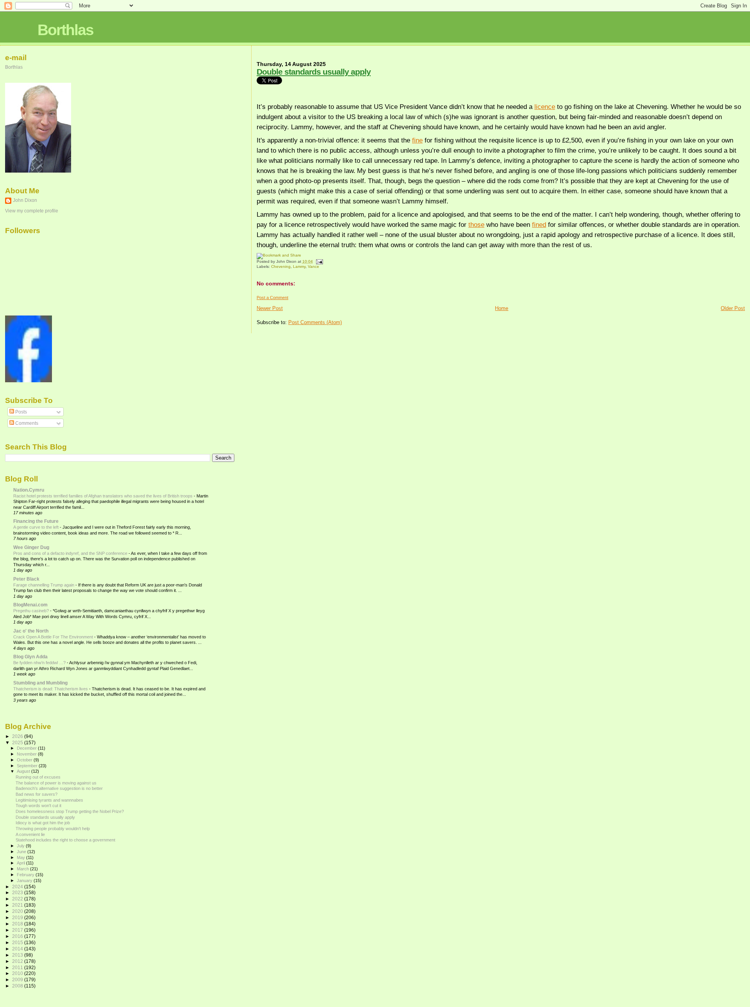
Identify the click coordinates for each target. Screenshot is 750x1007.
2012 (18, 961)
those (476, 224)
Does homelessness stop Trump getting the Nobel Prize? (70, 811)
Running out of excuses (38, 777)
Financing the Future (36, 521)
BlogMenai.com (30, 604)
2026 (18, 736)
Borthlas (65, 29)
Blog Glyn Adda (30, 656)
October (25, 759)
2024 (18, 886)
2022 (18, 898)
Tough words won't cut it (38, 805)
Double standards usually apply (314, 71)
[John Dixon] (28, 380)
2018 (18, 923)
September (28, 765)
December (27, 748)
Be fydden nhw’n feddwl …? (40, 662)
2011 (18, 967)
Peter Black (26, 578)
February (26, 874)
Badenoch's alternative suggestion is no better (59, 788)
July (21, 845)
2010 (18, 973)
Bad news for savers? (36, 794)
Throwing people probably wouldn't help (53, 828)
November (27, 754)
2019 (18, 917)
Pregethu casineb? (31, 610)
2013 (18, 954)
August (24, 771)
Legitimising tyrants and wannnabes (49, 800)
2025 (18, 742)
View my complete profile (31, 211)
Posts (20, 412)
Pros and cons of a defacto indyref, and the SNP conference (71, 553)
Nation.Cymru (28, 489)
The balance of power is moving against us (56, 783)
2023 (18, 892)
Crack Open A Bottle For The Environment (53, 636)
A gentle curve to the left (36, 527)
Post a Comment (272, 297)
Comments (26, 423)
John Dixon (25, 200)
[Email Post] (318, 261)
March (23, 868)
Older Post (733, 308)
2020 (18, 911)
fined (539, 224)
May (21, 857)
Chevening (281, 266)
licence (544, 107)
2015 (18, 942)
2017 (18, 929)
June (22, 851)
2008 (18, 985)
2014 (18, 948)
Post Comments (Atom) (315, 322)
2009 (18, 979)
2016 (18, 936)
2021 (18, 904)
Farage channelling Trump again (44, 585)
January (25, 880)
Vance (313, 266)
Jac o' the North (30, 630)
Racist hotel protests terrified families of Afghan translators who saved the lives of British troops (103, 496)
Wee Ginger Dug (31, 547)
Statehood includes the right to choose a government (65, 840)
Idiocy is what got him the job (43, 822)
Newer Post (270, 308)
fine (417, 140)
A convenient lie (30, 834)
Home (501, 308)
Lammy (299, 266)
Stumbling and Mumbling (40, 682)
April (21, 863)
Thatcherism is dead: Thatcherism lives (51, 688)
